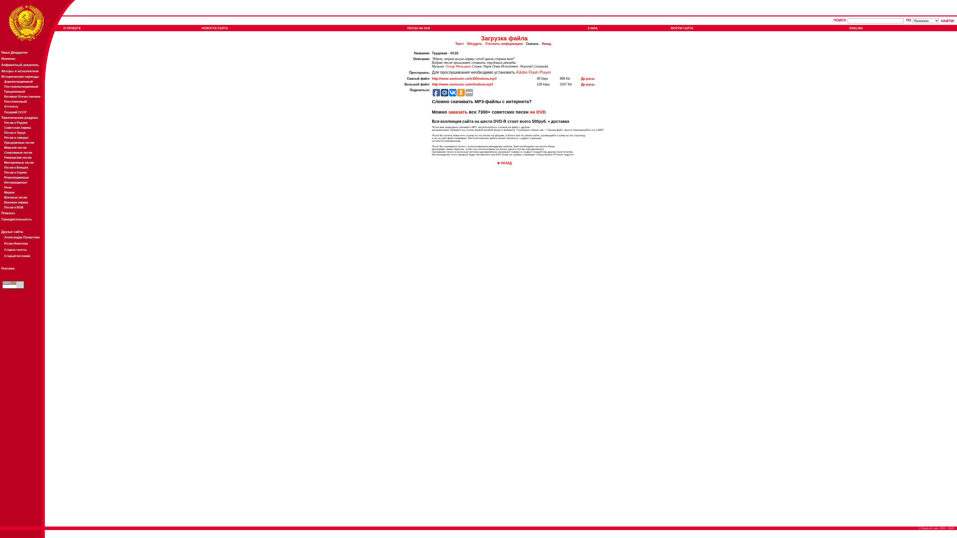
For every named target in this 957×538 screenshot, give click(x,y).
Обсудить (474, 44)
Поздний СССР (15, 112)
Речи (7, 187)
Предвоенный (14, 91)
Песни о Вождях (16, 167)
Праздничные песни (19, 142)
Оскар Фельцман (458, 66)
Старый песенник (17, 256)
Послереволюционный (21, 86)
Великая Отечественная (22, 96)
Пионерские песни (17, 157)
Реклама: (8, 268)
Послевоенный (15, 101)
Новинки (8, 59)
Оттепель (11, 106)
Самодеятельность (16, 219)
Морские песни (15, 147)
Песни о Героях (15, 172)
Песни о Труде (15, 132)
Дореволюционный (18, 81)
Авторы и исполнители (20, 71)
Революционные (16, 177)
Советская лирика (17, 128)
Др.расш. (588, 78)
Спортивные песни (18, 152)
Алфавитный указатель (20, 65)
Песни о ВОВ (13, 207)
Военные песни (15, 197)
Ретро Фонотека (16, 243)
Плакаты (8, 213)
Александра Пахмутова (22, 237)
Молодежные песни (19, 162)
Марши (9, 192)
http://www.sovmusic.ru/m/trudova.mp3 (462, 84)
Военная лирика (16, 202)
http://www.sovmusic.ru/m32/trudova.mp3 (464, 78)
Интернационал (15, 182)
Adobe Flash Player (533, 72)
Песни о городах (16, 137)
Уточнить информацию (504, 44)
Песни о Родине (16, 123)
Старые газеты (15, 250)
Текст (459, 44)
